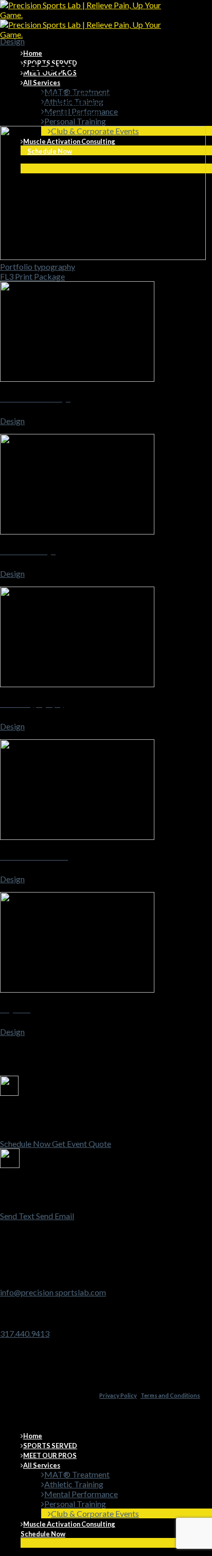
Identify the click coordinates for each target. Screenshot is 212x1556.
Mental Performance (81, 1494)
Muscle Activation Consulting (69, 1524)
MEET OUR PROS (50, 1455)
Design (12, 41)
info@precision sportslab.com (53, 1292)
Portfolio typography (37, 266)
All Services (41, 82)
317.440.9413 (24, 1333)
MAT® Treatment (77, 1474)
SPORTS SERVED (50, 1445)
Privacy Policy (118, 1395)
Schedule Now (43, 1534)
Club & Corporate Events (95, 1513)
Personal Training (75, 121)
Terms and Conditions (170, 1395)
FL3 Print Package (32, 276)
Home (32, 53)
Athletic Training (73, 1484)
